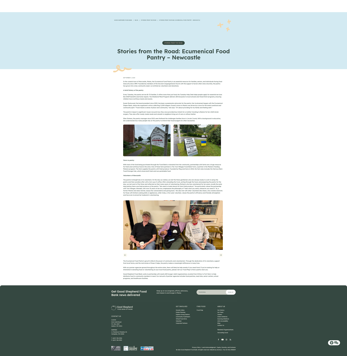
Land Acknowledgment (209, 347)
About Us (221, 306)
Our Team (220, 312)
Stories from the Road (173, 43)
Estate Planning (180, 312)
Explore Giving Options (183, 314)
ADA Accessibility (222, 321)
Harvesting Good (222, 332)
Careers (219, 314)
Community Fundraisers (183, 317)
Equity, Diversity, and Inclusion (226, 347)
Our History (220, 310)
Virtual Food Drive (181, 319)
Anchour (219, 350)
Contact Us (116, 316)
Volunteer (179, 321)
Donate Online (180, 310)
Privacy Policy (196, 347)
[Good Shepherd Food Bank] (122, 307)
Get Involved (181, 306)
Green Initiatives (222, 317)
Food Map (200, 310)
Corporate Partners (181, 323)
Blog (218, 323)
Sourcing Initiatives (223, 319)
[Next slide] (221, 255)
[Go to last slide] (125, 255)
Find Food (201, 306)
